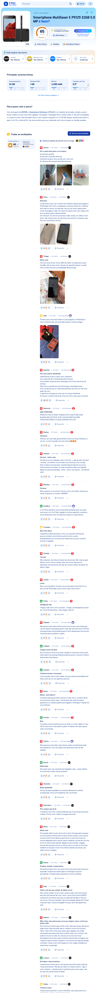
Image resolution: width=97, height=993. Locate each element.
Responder (60, 189)
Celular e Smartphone (40, 13)
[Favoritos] (91, 12)
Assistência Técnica (72, 44)
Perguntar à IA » (84, 31)
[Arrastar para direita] (88, 84)
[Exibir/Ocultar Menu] (90, 4)
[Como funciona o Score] (45, 37)
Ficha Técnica (42, 44)
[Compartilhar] (87, 12)
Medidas (56, 44)
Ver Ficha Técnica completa (47, 95)
